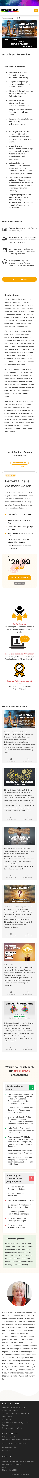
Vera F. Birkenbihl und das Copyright (14, 1443)
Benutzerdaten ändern (12, 1428)
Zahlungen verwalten (9, 1447)
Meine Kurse (6, 1451)
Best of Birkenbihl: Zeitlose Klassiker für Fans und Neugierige (15, 1414)
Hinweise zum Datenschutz (14, 1408)
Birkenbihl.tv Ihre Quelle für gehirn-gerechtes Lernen (16, 1422)
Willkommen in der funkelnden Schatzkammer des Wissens (16, 1438)
